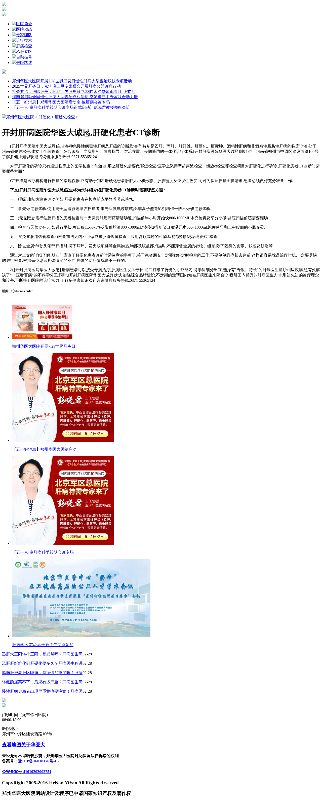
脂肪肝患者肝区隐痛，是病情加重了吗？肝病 (42, 673)
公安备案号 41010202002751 (26, 771)
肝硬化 (44, 117)
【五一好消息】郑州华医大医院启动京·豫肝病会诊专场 (61, 102)
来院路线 (24, 62)
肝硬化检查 (65, 117)
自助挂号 (24, 57)
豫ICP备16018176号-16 (38, 761)
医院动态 (24, 29)
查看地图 (11, 744)
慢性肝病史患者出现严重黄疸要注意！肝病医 (42, 691)
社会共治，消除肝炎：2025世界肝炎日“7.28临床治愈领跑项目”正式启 (73, 91)
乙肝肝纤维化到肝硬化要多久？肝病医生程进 (42, 663)
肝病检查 (24, 46)
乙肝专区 (24, 51)
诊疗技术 (24, 40)
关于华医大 (33, 744)
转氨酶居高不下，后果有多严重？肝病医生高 (42, 682)
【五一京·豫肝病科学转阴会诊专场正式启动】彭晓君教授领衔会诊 (71, 107)
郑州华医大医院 (20, 117)
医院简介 (24, 24)
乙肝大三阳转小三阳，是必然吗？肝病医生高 (42, 654)
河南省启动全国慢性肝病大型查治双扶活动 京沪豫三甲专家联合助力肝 (75, 97)
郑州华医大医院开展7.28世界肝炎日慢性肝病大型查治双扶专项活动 (72, 81)
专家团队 (24, 35)
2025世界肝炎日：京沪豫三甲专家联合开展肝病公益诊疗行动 (66, 86)
